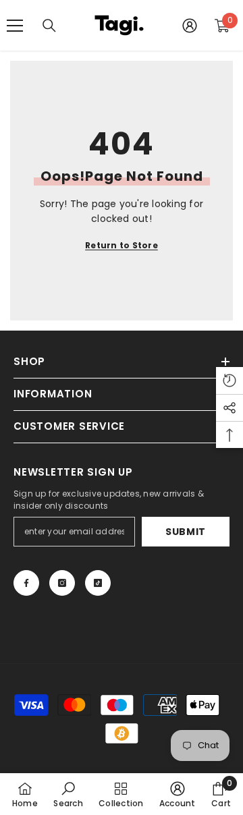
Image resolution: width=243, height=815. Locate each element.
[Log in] (189, 25)
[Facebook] (26, 583)
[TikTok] (98, 583)
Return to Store (121, 245)
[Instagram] (62, 583)
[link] (68, 794)
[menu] (15, 26)
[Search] (49, 26)
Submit (185, 531)
